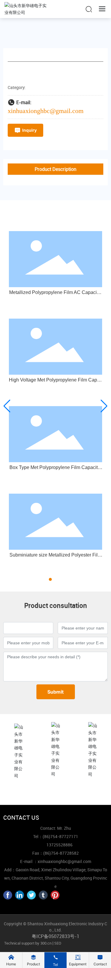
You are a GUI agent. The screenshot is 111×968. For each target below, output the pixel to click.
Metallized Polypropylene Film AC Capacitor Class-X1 (55, 295)
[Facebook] (7, 895)
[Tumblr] (43, 895)
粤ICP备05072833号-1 (55, 936)
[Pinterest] (55, 895)
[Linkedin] (19, 895)
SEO (57, 943)
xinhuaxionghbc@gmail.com (45, 111)
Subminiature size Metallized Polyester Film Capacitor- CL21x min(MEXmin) (55, 557)
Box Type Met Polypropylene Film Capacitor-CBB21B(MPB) (55, 470)
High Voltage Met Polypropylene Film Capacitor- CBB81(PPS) (55, 382)
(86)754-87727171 (55, 791)
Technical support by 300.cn (27, 943)
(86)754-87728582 (61, 853)
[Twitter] (31, 895)
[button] (45, 579)
